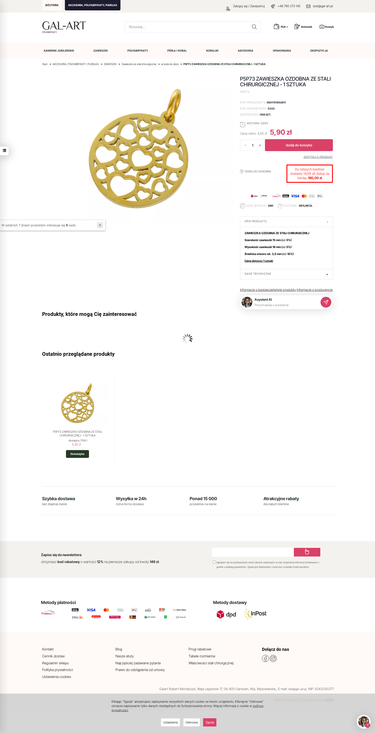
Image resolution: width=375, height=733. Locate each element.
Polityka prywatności (57, 670)
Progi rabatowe (200, 649)
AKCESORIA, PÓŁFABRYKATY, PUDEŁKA (92, 5)
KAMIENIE (59, 50)
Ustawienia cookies (56, 676)
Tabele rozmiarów (202, 656)
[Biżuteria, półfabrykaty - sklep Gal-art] (65, 25)
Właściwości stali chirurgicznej (211, 663)
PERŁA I (177, 50)
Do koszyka (77, 453)
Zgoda (210, 722)
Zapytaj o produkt (318, 157)
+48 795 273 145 (289, 6)
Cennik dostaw (53, 656)
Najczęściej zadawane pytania (138, 663)
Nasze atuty (124, 656)
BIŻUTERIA (52, 5)
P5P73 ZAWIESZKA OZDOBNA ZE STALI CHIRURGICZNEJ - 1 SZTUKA (77, 433)
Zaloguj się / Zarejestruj (248, 6)
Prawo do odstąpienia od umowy (140, 670)
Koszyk (329, 26)
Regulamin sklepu (55, 663)
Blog (118, 649)
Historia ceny (257, 123)
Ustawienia (170, 722)
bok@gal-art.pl (323, 6)
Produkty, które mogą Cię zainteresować (89, 314)
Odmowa (192, 722)
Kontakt (48, 649)
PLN (283, 26)
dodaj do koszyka (299, 145)
